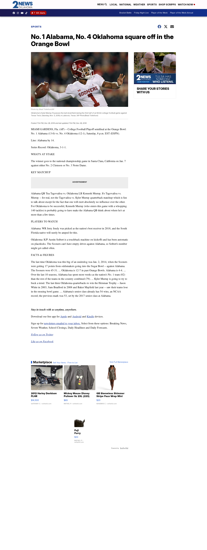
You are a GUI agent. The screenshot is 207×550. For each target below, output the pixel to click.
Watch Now (186, 4)
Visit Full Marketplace (119, 362)
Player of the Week (159, 12)
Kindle (90, 316)
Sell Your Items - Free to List (65, 363)
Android (76, 316)
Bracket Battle (125, 12)
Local (113, 4)
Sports (152, 4)
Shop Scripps (167, 4)
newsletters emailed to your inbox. (62, 323)
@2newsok (27, 13)
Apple (63, 316)
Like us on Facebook (42, 341)
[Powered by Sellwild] (124, 448)
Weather (139, 4)
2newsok (18, 13)
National (125, 4)
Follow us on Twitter (42, 334)
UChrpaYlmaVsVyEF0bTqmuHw (23, 13)
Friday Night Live (141, 12)
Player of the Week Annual (181, 12)
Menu (101, 4)
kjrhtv (14, 13)
